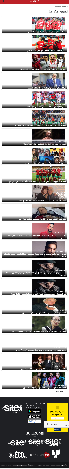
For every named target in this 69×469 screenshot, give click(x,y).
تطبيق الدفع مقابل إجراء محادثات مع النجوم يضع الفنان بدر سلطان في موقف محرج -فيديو (34, 236)
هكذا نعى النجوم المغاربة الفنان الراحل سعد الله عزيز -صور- (43, 369)
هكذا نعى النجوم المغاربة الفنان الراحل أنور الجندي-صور (44, 387)
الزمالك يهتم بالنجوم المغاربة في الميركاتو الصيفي (46, 88)
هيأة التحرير (64, 465)
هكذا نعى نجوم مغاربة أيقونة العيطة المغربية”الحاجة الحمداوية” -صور (39, 331)
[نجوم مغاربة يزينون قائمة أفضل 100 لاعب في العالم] (48, 99)
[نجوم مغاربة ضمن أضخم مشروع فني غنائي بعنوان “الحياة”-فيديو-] (48, 343)
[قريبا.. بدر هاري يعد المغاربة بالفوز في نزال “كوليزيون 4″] (48, 137)
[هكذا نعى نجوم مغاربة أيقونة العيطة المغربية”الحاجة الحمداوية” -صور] (48, 324)
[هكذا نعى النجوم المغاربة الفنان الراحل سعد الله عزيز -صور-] (48, 362)
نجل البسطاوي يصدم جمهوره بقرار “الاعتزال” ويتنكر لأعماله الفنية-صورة (38, 294)
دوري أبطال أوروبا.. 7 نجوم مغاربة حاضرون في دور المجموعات (43, 69)
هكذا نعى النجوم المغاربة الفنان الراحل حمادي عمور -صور (44, 312)
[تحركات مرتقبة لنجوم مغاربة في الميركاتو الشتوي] (48, 25)
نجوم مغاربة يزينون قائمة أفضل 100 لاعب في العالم (46, 106)
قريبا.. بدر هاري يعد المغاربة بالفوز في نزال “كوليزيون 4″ (44, 144)
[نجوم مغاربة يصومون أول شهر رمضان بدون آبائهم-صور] (48, 156)
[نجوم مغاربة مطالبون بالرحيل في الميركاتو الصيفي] (48, 43)
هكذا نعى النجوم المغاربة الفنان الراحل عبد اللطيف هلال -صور (42, 219)
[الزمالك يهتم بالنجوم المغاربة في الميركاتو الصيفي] (48, 81)
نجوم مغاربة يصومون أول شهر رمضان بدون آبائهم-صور (45, 163)
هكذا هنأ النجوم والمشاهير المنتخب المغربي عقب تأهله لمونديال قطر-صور (37, 181)
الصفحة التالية (59, 392)
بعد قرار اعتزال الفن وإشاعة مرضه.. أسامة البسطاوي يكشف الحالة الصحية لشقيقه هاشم (35, 255)
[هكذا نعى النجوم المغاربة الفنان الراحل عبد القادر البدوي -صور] (48, 193)
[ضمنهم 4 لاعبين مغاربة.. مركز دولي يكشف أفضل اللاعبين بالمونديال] (48, 118)
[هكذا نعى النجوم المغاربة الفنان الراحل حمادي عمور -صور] (48, 306)
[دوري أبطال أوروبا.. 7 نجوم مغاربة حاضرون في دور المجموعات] (48, 62)
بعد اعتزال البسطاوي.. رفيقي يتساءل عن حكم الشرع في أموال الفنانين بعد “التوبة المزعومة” (34, 274)
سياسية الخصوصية (55, 465)
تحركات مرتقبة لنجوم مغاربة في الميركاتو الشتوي (47, 31)
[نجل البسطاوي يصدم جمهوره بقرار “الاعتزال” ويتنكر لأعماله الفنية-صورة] (48, 287)
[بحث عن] (3, 2)
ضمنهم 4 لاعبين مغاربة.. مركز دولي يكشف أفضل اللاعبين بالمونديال (40, 125)
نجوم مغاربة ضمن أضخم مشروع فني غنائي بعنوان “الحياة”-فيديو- (40, 350)
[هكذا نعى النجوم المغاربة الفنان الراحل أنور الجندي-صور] (48, 380)
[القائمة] (65, 2)
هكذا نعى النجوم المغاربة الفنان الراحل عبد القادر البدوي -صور (42, 200)
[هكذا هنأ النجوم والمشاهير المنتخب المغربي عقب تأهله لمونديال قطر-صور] (48, 174)
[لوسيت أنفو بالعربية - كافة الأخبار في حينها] (34, 1)
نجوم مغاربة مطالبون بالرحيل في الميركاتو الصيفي (46, 50)
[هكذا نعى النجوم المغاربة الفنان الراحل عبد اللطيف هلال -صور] (48, 212)
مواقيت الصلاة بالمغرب (44, 465)
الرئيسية (64, 6)
